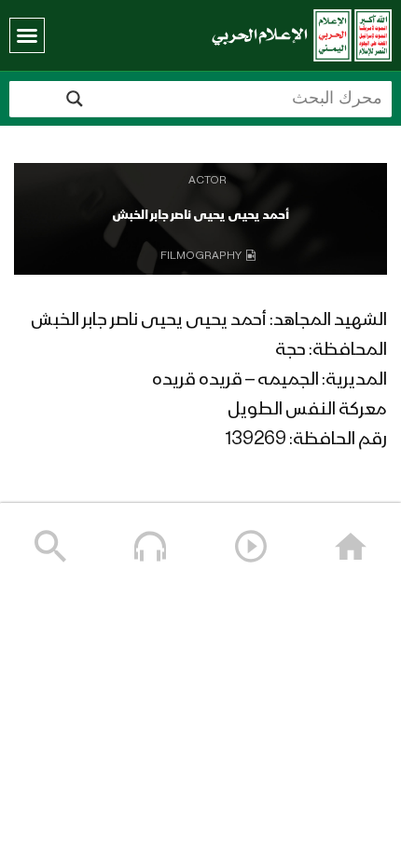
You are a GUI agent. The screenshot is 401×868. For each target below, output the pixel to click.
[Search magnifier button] (74, 99)
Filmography (201, 256)
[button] (27, 35)
